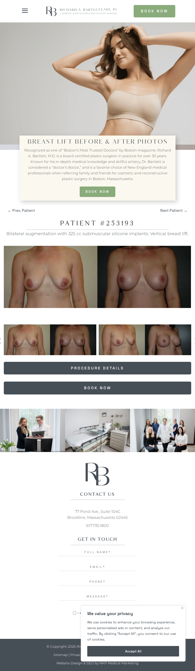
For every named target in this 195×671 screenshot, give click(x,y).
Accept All (133, 651)
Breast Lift (50, 142)
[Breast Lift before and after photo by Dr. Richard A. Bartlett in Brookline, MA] (97, 277)
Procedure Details (97, 368)
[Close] (182, 608)
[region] (133, 633)
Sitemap (61, 655)
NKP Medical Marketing (119, 663)
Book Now (97, 191)
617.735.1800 (97, 525)
